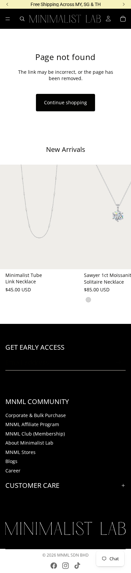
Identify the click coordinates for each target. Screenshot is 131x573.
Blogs (11, 461)
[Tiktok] (77, 566)
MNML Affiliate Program (32, 424)
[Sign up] (119, 362)
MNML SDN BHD (73, 555)
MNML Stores (20, 452)
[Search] (22, 18)
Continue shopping (65, 102)
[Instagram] (65, 566)
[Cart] (123, 18)
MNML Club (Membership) (35, 433)
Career (12, 470)
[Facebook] (54, 566)
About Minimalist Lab (29, 443)
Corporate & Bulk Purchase (35, 415)
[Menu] (7, 18)
